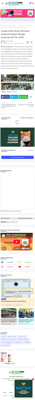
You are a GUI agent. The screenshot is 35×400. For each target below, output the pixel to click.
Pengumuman (18, 342)
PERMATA (28, 342)
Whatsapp (24, 97)
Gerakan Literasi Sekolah (8, 339)
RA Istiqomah (5, 218)
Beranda (3, 26)
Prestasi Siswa (5, 345)
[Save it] (27, 42)
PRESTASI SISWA (5, 211)
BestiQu (4, 222)
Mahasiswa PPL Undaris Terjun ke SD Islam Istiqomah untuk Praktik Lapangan (26, 320)
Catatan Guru (22, 336)
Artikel (3, 336)
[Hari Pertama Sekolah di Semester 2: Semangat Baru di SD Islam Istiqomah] (8, 313)
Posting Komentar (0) (17, 157)
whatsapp (27, 262)
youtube (27, 267)
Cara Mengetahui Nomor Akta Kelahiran (13, 301)
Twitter (15, 97)
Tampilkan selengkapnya (27, 118)
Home (5, 392)
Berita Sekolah (12, 336)
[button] (33, 3)
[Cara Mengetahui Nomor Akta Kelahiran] (17, 288)
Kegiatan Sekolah (11, 26)
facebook (10, 262)
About (11, 392)
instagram (10, 267)
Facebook (6, 97)
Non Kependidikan (6, 342)
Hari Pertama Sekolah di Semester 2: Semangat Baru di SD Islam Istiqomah (8, 320)
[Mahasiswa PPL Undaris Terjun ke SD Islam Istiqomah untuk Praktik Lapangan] (26, 313)
